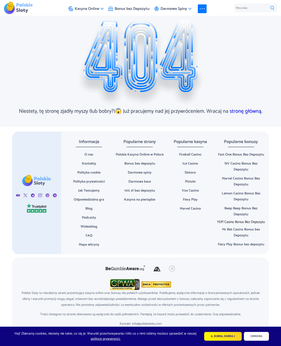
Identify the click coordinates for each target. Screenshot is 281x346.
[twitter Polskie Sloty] (25, 195)
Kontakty (89, 164)
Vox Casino (190, 191)
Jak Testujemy (89, 191)
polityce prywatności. (106, 339)
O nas (89, 155)
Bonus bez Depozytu (132, 8)
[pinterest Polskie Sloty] (47, 195)
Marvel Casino (190, 209)
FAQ (89, 236)
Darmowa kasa (139, 182)
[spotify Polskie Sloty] (54, 195)
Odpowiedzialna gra (89, 200)
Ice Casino (190, 164)
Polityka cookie (89, 173)
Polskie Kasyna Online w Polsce (140, 155)
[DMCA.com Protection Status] (155, 284)
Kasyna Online (87, 8)
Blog (88, 209)
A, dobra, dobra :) (223, 336)
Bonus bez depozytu (139, 164)
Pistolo (190, 182)
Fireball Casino (190, 155)
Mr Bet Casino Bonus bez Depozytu (241, 232)
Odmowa (256, 336)
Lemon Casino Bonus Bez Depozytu (241, 196)
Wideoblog (89, 227)
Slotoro (190, 173)
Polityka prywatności (89, 182)
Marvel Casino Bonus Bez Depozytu (241, 181)
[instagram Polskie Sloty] (40, 195)
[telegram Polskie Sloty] (32, 195)
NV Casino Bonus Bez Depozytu (241, 166)
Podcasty (89, 218)
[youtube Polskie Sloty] (18, 195)
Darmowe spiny (139, 173)
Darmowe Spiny (173, 8)
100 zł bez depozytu (139, 191)
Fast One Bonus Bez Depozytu (241, 155)
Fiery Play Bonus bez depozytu (241, 244)
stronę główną (245, 111)
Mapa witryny (89, 245)
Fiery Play (190, 200)
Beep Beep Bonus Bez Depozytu (241, 211)
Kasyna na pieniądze (139, 200)
